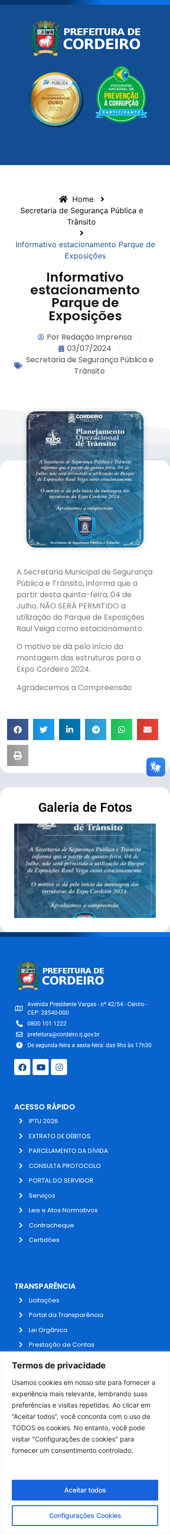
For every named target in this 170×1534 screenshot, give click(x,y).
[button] (17, 729)
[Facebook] (22, 1067)
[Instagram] (59, 1067)
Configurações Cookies (85, 1515)
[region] (85, 1442)
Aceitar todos (85, 1490)
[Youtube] (41, 1067)
